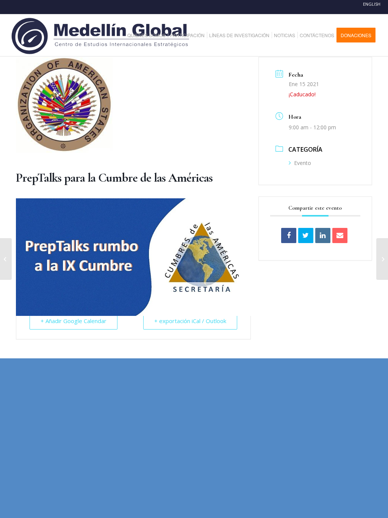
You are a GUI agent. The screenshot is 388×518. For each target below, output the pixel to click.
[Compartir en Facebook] (288, 235)
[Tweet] (305, 235)
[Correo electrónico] (339, 235)
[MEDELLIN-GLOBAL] (101, 35)
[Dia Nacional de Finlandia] (6, 259)
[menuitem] (149, 35)
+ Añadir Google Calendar (73, 321)
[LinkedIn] (322, 235)
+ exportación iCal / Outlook (190, 321)
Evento (302, 162)
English (371, 4)
